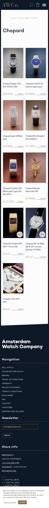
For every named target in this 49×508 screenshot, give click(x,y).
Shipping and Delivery (13, 411)
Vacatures (7, 407)
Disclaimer (7, 395)
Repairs (5, 375)
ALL (25, 497)
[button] (31, 5)
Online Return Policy (13, 371)
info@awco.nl (9, 471)
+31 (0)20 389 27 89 (10, 463)
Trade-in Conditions (12, 379)
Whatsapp (7, 467)
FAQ (3, 399)
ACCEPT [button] (22, 502)
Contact (6, 403)
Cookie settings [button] (10, 502)
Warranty (7, 383)
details (20, 254)
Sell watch (7, 367)
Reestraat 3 (8, 455)
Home (13, 18)
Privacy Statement (11, 387)
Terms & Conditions (12, 391)
